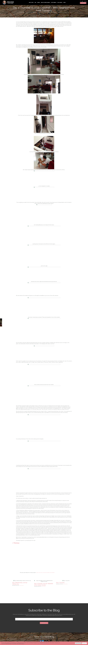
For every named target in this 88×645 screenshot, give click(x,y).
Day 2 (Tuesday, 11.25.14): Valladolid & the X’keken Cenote (43, 584)
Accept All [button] (84, 643)
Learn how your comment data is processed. (45, 572)
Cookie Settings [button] (78, 643)
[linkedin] (82, 1)
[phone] (47, 641)
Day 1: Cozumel (60, 582)
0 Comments (22, 585)
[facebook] (80, 1)
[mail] (45, 641)
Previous (16, 543)
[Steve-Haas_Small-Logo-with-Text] (8, 0)
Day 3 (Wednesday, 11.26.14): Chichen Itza (19, 583)
